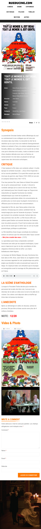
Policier (21, 12)
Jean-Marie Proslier (30, 93)
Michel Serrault (24, 96)
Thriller (31, 12)
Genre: (6, 102)
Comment (5, 430)
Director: (7, 98)
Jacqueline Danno (26, 91)
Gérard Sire (16, 111)
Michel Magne (16, 114)
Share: (31, 123)
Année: (6, 105)
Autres (26, 17)
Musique (7, 114)
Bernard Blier (23, 88)
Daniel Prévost (31, 88)
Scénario (7, 111)
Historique (10, 12)
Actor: (6, 88)
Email (3, 458)
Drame (19, 7)
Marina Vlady (16, 96)
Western (17, 17)
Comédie (10, 7)
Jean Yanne (21, 93)
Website (4, 466)
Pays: (6, 108)
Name (3, 450)
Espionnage (30, 7)
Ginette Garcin (16, 91)
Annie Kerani (16, 88)
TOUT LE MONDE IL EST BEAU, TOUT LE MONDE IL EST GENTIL (20, 79)
